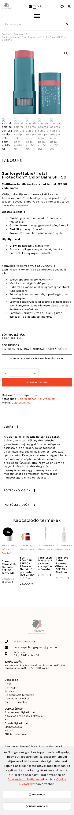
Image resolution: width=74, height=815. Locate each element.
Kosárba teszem (37, 382)
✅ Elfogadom (37, 794)
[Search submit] (67, 24)
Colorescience (26, 398)
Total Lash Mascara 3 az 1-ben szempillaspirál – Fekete (48, 563)
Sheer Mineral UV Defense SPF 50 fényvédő (9, 567)
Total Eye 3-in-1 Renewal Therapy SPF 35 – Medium (62, 565)
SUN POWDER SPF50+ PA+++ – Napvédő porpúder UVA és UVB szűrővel (28, 568)
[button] (66, 53)
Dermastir (25, 545)
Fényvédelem (47, 398)
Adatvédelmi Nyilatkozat (25, 779)
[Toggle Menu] (37, 16)
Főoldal (6, 34)
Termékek (19, 34)
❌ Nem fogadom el (37, 806)
